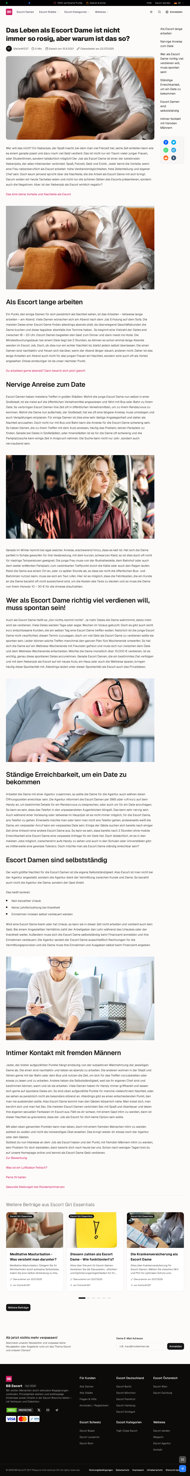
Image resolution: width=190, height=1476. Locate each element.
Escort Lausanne (89, 1437)
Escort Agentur (162, 1443)
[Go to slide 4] (99, 1298)
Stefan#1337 (20, 48)
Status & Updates (175, 1470)
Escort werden (163, 2)
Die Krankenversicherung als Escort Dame (154, 1256)
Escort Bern (86, 1443)
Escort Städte (47, 12)
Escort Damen (25, 12)
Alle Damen (87, 1386)
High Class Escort (126, 1430)
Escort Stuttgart (125, 1411)
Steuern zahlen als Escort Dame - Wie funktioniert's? (92, 1256)
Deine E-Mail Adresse (129, 1338)
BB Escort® (20, 1470)
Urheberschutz (155, 1470)
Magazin (158, 1437)
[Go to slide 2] (88, 1298)
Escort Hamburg (125, 1405)
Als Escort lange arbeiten (171, 31)
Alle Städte (86, 1392)
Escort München (126, 1392)
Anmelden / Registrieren (94, 1405)
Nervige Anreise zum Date (171, 44)
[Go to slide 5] (104, 1298)
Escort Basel (87, 1430)
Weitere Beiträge (18, 1307)
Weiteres (100, 12)
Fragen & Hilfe (88, 1399)
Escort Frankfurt (125, 1399)
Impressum (138, 1470)
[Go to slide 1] (82, 1298)
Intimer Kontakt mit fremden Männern (170, 123)
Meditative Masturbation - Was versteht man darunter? (33, 1256)
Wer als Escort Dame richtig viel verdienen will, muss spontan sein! (171, 63)
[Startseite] (9, 12)
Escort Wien (160, 1386)
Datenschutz (122, 1470)
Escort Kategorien (75, 12)
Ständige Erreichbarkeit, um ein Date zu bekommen (170, 86)
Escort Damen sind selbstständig (169, 106)
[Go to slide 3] (93, 1298)
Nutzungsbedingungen (101, 1470)
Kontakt (157, 1449)
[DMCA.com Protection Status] (20, 1410)
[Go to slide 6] (109, 1298)
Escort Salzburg (162, 1392)
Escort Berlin (124, 1386)
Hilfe (149, 2)
